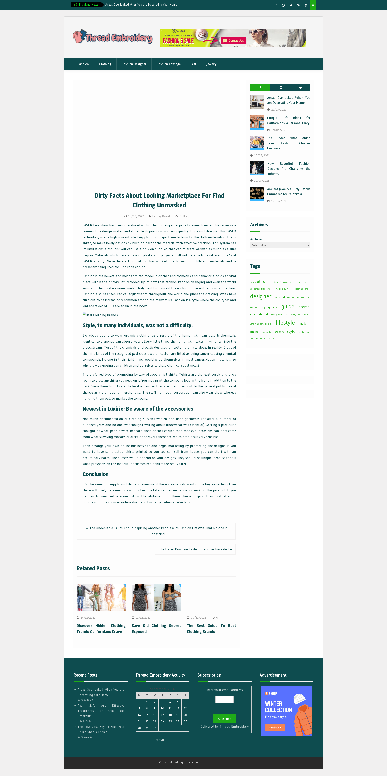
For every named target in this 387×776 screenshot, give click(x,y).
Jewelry (211, 64)
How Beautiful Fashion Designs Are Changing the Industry (288, 169)
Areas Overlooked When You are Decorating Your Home (141, 4)
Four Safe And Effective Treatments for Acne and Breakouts (101, 711)
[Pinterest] (306, 5)
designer (261, 296)
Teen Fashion (303, 332)
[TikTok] (298, 5)
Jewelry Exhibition (279, 314)
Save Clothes (266, 332)
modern (304, 323)
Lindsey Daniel (161, 216)
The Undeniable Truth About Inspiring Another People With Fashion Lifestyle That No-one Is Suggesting (158, 531)
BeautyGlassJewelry (282, 282)
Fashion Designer (134, 64)
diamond (279, 297)
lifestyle (285, 322)
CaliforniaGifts (282, 289)
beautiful (258, 281)
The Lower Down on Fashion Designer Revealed (194, 549)
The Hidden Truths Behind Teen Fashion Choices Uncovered (288, 143)
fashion (290, 297)
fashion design (302, 297)
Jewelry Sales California (260, 324)
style (291, 331)
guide (287, 306)
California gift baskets (260, 289)
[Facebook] (276, 5)
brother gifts (303, 282)
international (259, 314)
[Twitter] (291, 5)
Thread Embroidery (234, 726)
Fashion (83, 64)
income (303, 306)
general (273, 307)
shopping (280, 331)
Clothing (105, 64)
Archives (256, 239)
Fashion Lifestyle (169, 64)
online (254, 332)
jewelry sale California (299, 314)
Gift (193, 64)
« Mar (160, 739)
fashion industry (257, 307)
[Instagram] (283, 5)
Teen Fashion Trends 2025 (262, 338)
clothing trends (302, 289)
